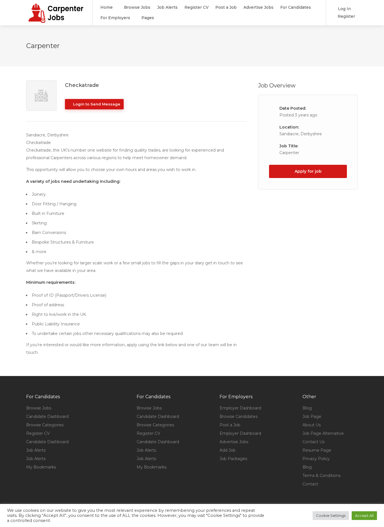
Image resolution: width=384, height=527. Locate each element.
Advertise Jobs (258, 7)
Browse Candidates (238, 416)
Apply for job (308, 171)
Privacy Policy (316, 458)
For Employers (115, 17)
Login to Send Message (96, 104)
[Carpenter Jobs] (55, 20)
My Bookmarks (41, 467)
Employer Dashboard (240, 408)
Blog (307, 408)
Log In (344, 8)
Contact (310, 484)
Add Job (228, 450)
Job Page (311, 416)
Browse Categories (45, 424)
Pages (147, 17)
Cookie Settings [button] (330, 515)
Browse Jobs (137, 7)
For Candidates (295, 7)
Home (106, 7)
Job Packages (233, 458)
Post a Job (226, 7)
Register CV (196, 7)
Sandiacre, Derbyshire (300, 133)
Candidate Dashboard (47, 416)
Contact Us (313, 441)
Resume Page (316, 450)
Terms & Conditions (321, 475)
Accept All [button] (364, 515)
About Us (311, 424)
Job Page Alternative (323, 433)
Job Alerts (167, 7)
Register (345, 16)
